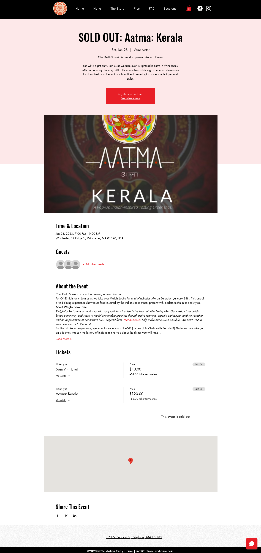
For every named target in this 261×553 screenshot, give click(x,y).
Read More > (64, 339)
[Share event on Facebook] (57, 516)
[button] (188, 8)
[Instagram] (208, 8)
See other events (130, 98)
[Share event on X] (66, 516)
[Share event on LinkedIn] (75, 516)
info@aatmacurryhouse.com (154, 551)
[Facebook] (200, 8)
